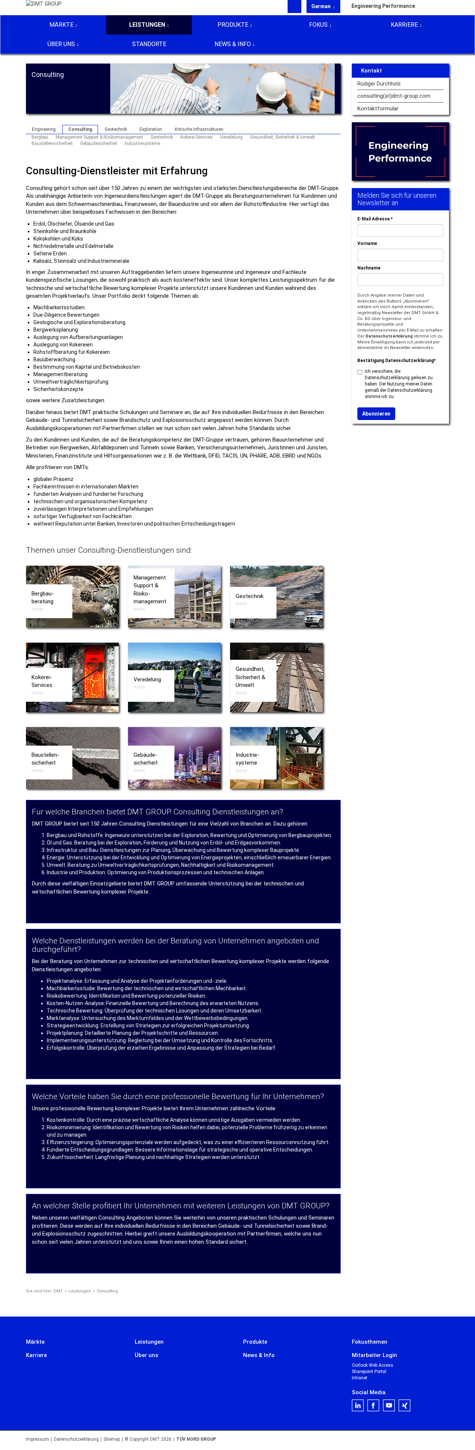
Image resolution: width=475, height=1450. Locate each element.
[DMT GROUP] (44, 7)
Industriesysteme (142, 143)
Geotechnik (116, 129)
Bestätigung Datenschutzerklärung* (396, 360)
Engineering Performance (383, 6)
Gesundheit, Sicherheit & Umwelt (282, 137)
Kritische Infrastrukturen (199, 129)
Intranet (359, 1377)
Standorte (149, 44)
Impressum (37, 1439)
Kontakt (371, 70)
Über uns (61, 44)
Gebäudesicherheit (98, 143)
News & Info (232, 44)
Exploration (151, 129)
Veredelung (231, 137)
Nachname (368, 268)
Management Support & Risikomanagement (99, 137)
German (321, 6)
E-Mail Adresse (375, 219)
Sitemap (112, 1439)
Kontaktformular (378, 109)
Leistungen (147, 24)
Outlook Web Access (372, 1365)
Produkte (232, 24)
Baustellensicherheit (52, 143)
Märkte (61, 24)
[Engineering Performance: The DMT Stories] (400, 151)
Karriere (404, 24)
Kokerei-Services (196, 137)
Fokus (318, 24)
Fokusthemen (369, 1341)
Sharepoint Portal (369, 1371)
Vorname (367, 243)
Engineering (44, 129)
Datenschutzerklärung (389, 336)
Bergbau (40, 137)
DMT (58, 1291)
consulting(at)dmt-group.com (393, 96)
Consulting (80, 129)
